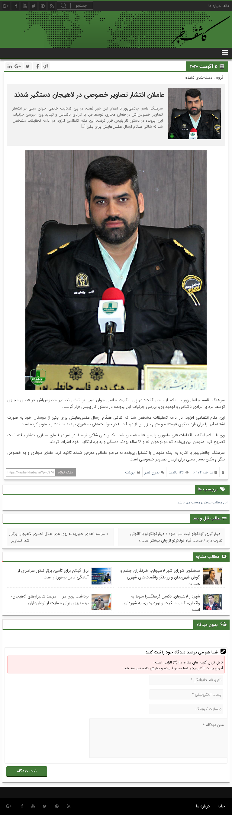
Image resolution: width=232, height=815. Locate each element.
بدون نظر (152, 472)
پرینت (131, 472)
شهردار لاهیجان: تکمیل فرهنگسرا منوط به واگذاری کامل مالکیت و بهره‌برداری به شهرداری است (161, 603)
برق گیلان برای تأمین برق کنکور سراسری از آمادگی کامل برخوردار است (53, 574)
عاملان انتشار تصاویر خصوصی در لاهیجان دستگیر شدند (89, 95)
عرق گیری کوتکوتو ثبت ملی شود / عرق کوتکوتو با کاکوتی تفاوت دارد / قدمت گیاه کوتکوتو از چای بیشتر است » (176, 537)
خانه (226, 6)
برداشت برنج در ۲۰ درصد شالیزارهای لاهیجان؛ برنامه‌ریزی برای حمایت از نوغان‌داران (50, 599)
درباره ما (214, 6)
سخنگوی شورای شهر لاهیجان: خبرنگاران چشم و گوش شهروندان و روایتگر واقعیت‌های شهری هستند (160, 577)
